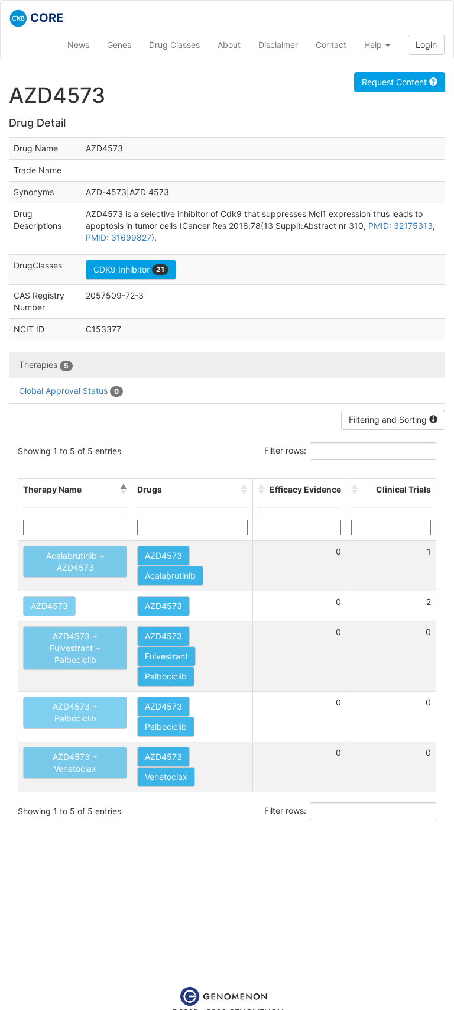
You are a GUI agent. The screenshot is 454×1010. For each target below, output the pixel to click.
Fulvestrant (166, 656)
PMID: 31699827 (118, 237)
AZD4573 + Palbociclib (75, 712)
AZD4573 (163, 556)
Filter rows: (285, 450)
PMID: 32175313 (400, 226)
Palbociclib (166, 676)
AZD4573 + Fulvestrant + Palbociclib (75, 648)
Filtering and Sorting (389, 420)
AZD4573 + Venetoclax (75, 762)
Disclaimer (278, 45)
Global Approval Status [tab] (69, 391)
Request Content (395, 82)
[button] (123, 490)
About (229, 45)
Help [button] (374, 45)
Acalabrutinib (170, 576)
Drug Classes (174, 45)
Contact (331, 45)
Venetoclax (166, 777)
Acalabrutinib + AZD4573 (75, 561)
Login (426, 45)
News (78, 45)
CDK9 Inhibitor (128, 269)
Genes (119, 45)
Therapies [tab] (44, 365)
